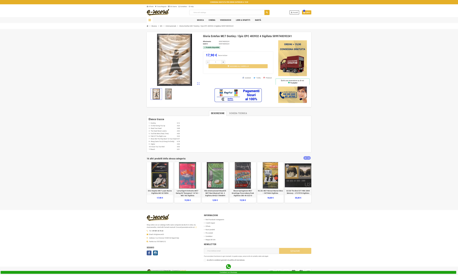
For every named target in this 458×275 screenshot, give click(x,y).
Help (191, 6)
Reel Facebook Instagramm (215, 219)
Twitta (258, 78)
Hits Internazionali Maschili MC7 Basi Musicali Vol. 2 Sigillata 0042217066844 (215, 193)
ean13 (205, 44)
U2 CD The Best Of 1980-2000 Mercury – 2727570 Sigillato (298, 192)
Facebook (149, 253)
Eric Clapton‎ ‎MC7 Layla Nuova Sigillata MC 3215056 (160, 192)
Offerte (150, 6)
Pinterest (269, 78)
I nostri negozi (210, 223)
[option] (160, 182)
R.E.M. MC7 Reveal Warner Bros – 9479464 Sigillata (270, 192)
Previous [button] (305, 158)
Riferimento (207, 41)
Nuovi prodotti (210, 229)
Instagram (155, 253)
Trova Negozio (161, 6)
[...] (196, 227)
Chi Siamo (173, 6)
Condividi (248, 78)
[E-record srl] (158, 12)
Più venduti (209, 233)
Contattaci (183, 6)
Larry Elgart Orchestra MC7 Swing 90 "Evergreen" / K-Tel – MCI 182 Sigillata (187, 193)
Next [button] (309, 158)
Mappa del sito (210, 240)
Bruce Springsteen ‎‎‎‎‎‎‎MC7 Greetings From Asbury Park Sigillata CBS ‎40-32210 (243, 193)
